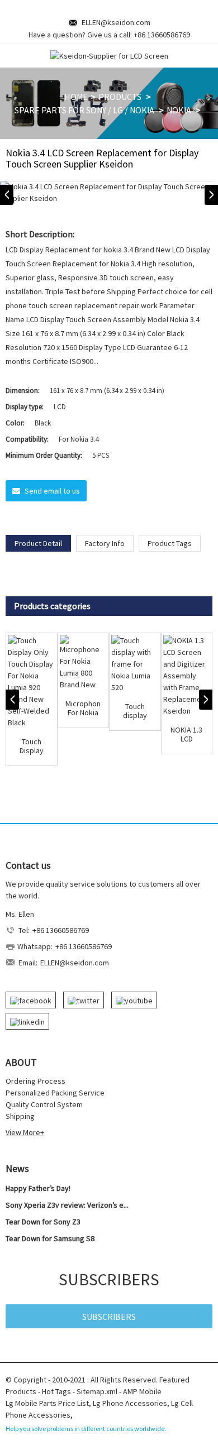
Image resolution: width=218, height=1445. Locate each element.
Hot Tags (56, 1391)
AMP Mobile (142, 1391)
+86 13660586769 (162, 35)
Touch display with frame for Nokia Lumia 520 (135, 711)
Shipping (20, 1116)
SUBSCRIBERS (109, 1316)
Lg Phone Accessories (130, 1403)
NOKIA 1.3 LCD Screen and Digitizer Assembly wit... (186, 734)
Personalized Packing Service (55, 1093)
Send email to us (52, 491)
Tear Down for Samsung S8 (50, 1238)
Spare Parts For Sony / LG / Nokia (84, 110)
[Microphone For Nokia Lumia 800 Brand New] (83, 663)
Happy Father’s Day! (38, 1188)
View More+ (25, 1132)
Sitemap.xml (97, 1391)
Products (119, 96)
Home (76, 96)
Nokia (179, 110)
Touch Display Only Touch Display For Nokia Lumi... (31, 746)
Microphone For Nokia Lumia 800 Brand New (83, 708)
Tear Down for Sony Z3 (43, 1222)
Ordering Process (35, 1081)
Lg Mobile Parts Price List (47, 1403)
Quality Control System (44, 1104)
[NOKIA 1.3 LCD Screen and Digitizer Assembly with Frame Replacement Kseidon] (187, 676)
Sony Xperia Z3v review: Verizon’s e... (67, 1205)
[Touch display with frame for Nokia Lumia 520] (135, 664)
